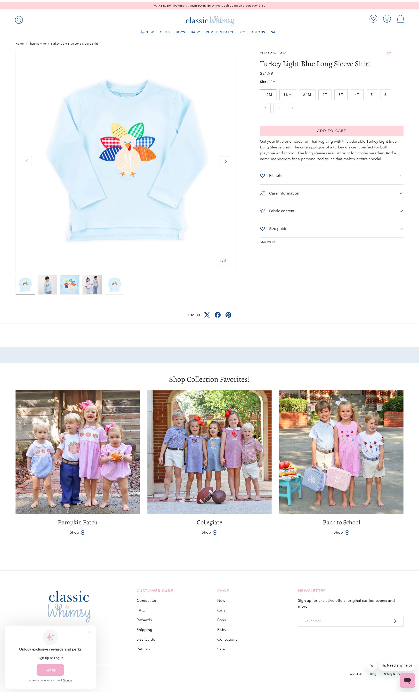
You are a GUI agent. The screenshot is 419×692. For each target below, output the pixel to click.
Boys (180, 32)
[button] (400, 18)
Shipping (144, 629)
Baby (195, 32)
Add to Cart (331, 131)
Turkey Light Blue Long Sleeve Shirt (74, 43)
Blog (373, 674)
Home (20, 43)
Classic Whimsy (273, 53)
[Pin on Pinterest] (228, 314)
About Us (356, 674)
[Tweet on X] (207, 314)
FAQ (141, 610)
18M (287, 94)
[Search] (18, 19)
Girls (165, 32)
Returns (143, 649)
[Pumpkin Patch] (78, 452)
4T (357, 94)
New (149, 32)
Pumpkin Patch (220, 32)
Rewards (144, 620)
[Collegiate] (209, 452)
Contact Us (146, 600)
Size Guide (146, 639)
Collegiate (209, 522)
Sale (275, 32)
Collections (252, 32)
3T (340, 94)
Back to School (341, 522)
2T (324, 94)
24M (307, 94)
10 (293, 108)
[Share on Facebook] (217, 314)
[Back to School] (341, 452)
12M (268, 94)
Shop (74, 532)
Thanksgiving (37, 43)
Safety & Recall (393, 674)
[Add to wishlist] (389, 54)
